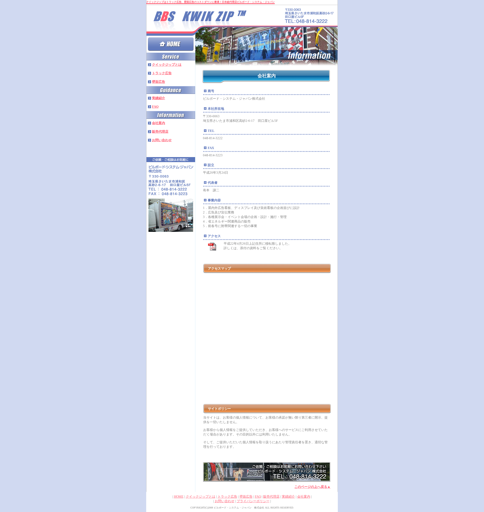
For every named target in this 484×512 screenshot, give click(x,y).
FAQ (258, 496)
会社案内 (303, 496)
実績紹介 (288, 496)
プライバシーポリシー (253, 501)
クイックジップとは (200, 496)
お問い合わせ (224, 501)
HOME (179, 496)
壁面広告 (246, 496)
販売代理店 (271, 496)
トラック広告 (227, 496)
